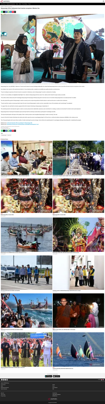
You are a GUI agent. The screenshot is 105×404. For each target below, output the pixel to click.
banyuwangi (3, 135)
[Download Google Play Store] (48, 376)
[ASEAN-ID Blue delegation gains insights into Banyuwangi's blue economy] (78, 158)
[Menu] (103, 1)
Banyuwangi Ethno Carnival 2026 (7, 214)
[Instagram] (5, 380)
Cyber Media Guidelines (56, 394)
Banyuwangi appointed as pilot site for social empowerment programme (15, 175)
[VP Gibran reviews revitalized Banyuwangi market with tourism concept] (78, 272)
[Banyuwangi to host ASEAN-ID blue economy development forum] (26, 235)
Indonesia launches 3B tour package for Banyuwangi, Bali (19, 122)
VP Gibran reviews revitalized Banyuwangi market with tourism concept (66, 290)
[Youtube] (7, 380)
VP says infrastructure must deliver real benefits (10, 290)
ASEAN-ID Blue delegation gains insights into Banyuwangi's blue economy (67, 175)
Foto (2, 213)
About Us (2, 393)
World (2, 386)
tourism (9, 135)
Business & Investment (8, 6)
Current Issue (3, 384)
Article (53, 384)
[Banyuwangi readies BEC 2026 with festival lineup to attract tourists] (78, 235)
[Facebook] (1, 380)
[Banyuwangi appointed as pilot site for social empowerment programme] (26, 158)
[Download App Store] (56, 376)
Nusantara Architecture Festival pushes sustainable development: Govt (23, 124)
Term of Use (3, 394)
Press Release (54, 387)
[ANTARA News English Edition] (103, 380)
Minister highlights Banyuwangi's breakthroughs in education (13, 367)
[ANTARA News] (5, 0)
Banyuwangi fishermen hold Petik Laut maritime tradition (12, 329)
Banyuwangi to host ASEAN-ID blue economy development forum (13, 252)
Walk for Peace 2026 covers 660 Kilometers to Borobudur (64, 329)
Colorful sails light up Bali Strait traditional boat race (63, 368)
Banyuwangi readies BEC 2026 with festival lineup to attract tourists (66, 252)
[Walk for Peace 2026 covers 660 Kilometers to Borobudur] (78, 310)
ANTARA (2, 6)
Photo (53, 386)
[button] (2, 12)
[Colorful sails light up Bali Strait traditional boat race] (78, 349)
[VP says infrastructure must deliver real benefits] (26, 272)
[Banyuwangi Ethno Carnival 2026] (26, 196)
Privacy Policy (3, 395)
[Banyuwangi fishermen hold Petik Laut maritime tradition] (26, 310)
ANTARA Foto (54, 395)
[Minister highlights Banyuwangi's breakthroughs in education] (26, 349)
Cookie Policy (54, 393)
